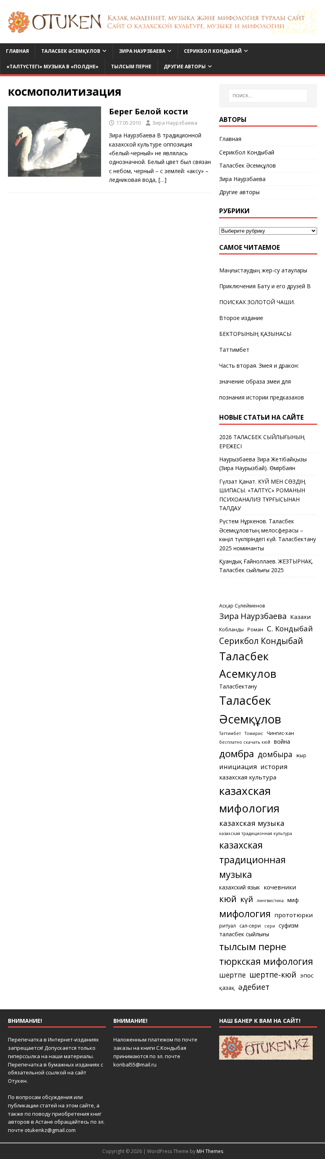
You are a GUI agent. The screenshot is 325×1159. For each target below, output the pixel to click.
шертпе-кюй (272, 974)
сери (269, 926)
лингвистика (270, 900)
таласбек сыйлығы (244, 934)
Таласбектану (238, 686)
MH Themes (210, 1151)
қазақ (227, 987)
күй (246, 899)
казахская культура (247, 777)
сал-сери (250, 925)
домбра (236, 753)
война (282, 741)
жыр (301, 755)
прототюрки (293, 915)
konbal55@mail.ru (135, 1064)
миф (293, 900)
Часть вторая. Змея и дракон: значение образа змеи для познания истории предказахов (261, 381)
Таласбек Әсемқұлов (70, 51)
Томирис (254, 733)
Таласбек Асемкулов (247, 665)
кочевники (280, 887)
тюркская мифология (266, 961)
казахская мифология (249, 799)
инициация (238, 766)
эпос (307, 975)
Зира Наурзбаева (142, 51)
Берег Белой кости (148, 111)
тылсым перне (252, 946)
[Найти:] (268, 95)
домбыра (275, 754)
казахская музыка (252, 823)
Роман (255, 629)
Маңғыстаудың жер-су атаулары (263, 270)
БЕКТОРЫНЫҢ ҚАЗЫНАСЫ (255, 333)
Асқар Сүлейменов (242, 605)
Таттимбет (234, 349)
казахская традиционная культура (255, 833)
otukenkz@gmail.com (50, 1130)
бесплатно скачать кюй (244, 742)
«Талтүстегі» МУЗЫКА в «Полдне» (52, 66)
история (273, 766)
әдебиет (254, 987)
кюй (228, 898)
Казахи (300, 617)
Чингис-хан (280, 733)
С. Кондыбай (290, 628)
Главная (17, 51)
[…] (162, 179)
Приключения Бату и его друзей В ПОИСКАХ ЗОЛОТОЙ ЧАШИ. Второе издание (265, 302)
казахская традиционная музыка (252, 860)
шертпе (232, 975)
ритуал (227, 925)
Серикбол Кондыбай (213, 51)
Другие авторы (185, 66)
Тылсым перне (131, 66)
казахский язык (239, 887)
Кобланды (231, 629)
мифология (245, 913)
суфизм (288, 925)
